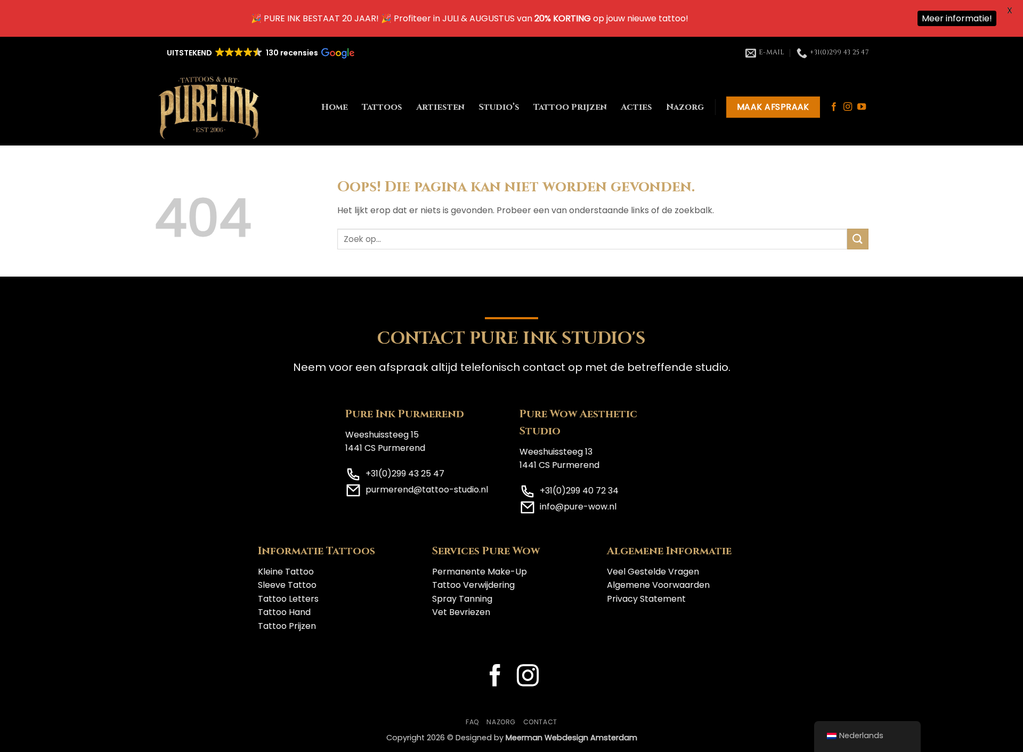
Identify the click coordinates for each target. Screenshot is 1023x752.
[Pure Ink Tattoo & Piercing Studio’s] (209, 107)
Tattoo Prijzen (570, 107)
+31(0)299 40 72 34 (579, 490)
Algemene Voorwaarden (658, 585)
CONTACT (540, 721)
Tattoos (382, 107)
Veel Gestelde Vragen (653, 571)
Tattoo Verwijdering (473, 585)
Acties (636, 107)
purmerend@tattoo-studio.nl (427, 489)
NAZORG (501, 721)
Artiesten (440, 107)
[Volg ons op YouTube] (861, 107)
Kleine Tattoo (286, 571)
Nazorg (685, 107)
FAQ (473, 721)
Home (334, 107)
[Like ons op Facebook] (834, 107)
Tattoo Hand (284, 612)
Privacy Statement (646, 599)
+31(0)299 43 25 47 (405, 473)
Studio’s (498, 107)
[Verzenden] (857, 239)
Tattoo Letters (288, 599)
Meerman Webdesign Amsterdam (571, 737)
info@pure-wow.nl (578, 506)
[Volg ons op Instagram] (847, 107)
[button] (260, 53)
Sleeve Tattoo (287, 585)
